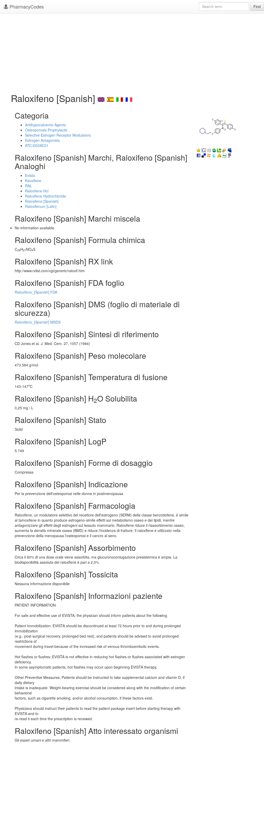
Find (257, 6)
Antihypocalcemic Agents (45, 124)
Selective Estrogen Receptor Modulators (58, 135)
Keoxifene (33, 180)
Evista (30, 175)
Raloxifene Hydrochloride (45, 196)
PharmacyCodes (26, 6)
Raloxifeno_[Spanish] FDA (36, 292)
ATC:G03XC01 (36, 145)
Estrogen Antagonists (42, 140)
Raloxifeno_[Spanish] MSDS (38, 322)
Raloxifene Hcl (36, 190)
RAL (28, 185)
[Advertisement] (132, 51)
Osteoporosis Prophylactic (46, 129)
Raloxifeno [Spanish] (42, 201)
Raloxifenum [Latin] (40, 206)
